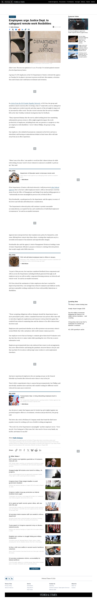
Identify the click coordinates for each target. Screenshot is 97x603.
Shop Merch (30, 587)
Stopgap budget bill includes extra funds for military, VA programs (25, 471)
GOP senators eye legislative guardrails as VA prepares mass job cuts (25, 460)
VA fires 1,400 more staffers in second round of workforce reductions (26, 548)
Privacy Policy (8, 585)
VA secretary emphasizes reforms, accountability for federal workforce (24, 559)
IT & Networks (70, 1)
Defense (83, 1)
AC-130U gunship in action (76, 329)
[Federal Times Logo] (19, 2)
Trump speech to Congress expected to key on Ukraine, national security (25, 526)
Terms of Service (9, 587)
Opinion (93, 1)
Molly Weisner (15, 27)
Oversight (77, 1)
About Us (74, 585)
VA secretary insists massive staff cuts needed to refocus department (26, 515)
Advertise (51, 585)
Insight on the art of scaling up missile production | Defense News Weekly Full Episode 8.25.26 (83, 48)
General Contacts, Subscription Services (59, 587)
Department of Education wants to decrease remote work (37, 173)
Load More (34, 568)
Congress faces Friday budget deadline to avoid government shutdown (23, 482)
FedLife (88, 1)
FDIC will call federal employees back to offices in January (37, 257)
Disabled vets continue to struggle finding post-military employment (25, 537)
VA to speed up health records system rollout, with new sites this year (25, 504)
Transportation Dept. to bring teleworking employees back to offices (38, 396)
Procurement (62, 1)
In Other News (14, 456)
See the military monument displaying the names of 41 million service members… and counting (83, 39)
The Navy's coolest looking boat (77, 304)
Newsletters (30, 585)
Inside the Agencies (53, 1)
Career (12, 17)
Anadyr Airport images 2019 (76, 308)
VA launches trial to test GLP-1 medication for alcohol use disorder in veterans (77, 323)
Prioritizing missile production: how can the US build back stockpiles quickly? (83, 54)
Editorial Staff (52, 589)
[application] (53, 517)
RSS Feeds (30, 589)
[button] (78, 24)
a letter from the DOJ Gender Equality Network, (25, 103)
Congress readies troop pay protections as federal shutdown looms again (24, 493)
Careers (73, 587)
